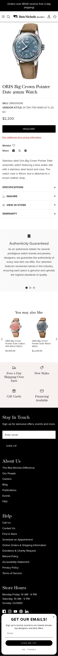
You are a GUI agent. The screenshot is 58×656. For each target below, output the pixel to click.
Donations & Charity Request (19, 550)
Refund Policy (10, 556)
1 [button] (25, 288)
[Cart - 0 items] (54, 16)
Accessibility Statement (15, 562)
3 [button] (32, 288)
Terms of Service (12, 573)
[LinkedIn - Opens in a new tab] (26, 611)
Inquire (29, 129)
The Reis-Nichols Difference (18, 468)
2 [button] (28, 288)
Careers (6, 479)
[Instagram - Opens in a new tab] (9, 611)
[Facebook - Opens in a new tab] (4, 611)
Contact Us (8, 528)
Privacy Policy (10, 567)
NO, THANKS (29, 649)
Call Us (6, 522)
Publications (9, 490)
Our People (9, 473)
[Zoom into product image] (29, 51)
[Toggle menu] (3, 16)
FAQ (4, 501)
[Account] (48, 16)
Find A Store (9, 534)
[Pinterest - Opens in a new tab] (21, 611)
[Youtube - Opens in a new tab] (15, 611)
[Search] (10, 16)
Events (6, 496)
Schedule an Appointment (17, 539)
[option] (29, 51)
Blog (5, 484)
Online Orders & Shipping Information (24, 545)
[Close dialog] (53, 616)
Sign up (11, 445)
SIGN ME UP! (29, 643)
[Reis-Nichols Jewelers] (29, 16)
